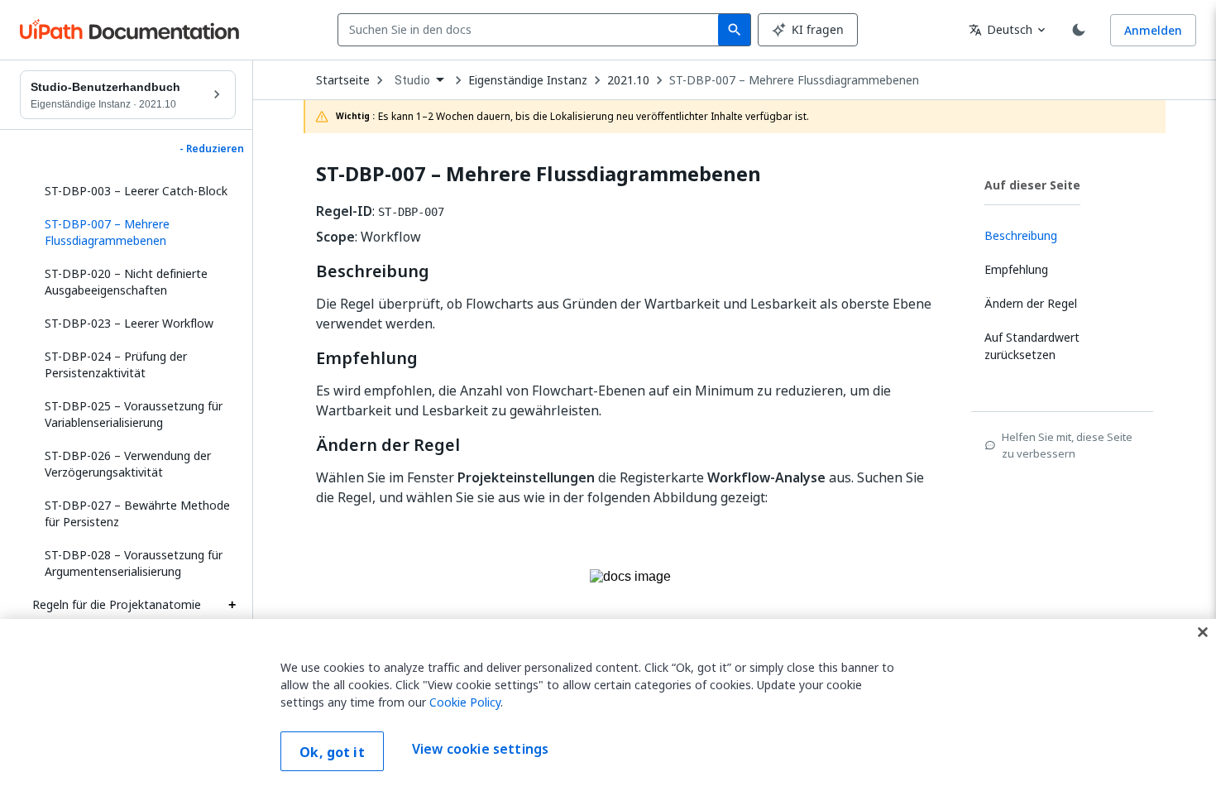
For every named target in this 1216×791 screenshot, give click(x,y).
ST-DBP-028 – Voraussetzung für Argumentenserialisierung (134, 563)
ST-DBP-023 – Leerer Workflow (129, 323)
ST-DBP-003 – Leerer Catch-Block (136, 190)
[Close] (1203, 632)
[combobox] (531, 30)
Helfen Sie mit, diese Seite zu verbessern (1067, 445)
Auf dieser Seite (1032, 185)
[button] (134, 232)
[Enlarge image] (630, 601)
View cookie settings (480, 750)
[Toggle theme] (1078, 29)
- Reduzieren (212, 148)
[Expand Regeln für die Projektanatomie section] (231, 604)
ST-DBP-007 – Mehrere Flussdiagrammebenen (794, 80)
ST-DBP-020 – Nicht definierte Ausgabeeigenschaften (126, 282)
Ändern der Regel (388, 445)
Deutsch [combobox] (1000, 29)
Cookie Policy (464, 702)
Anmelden (1153, 30)
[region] (608, 705)
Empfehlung (367, 358)
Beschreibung (372, 271)
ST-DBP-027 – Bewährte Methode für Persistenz (137, 513)
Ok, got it (332, 752)
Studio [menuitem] (412, 80)
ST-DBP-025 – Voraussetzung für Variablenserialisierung (134, 414)
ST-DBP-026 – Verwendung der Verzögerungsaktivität (128, 464)
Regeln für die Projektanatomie (116, 604)
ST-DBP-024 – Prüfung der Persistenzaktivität (116, 364)
